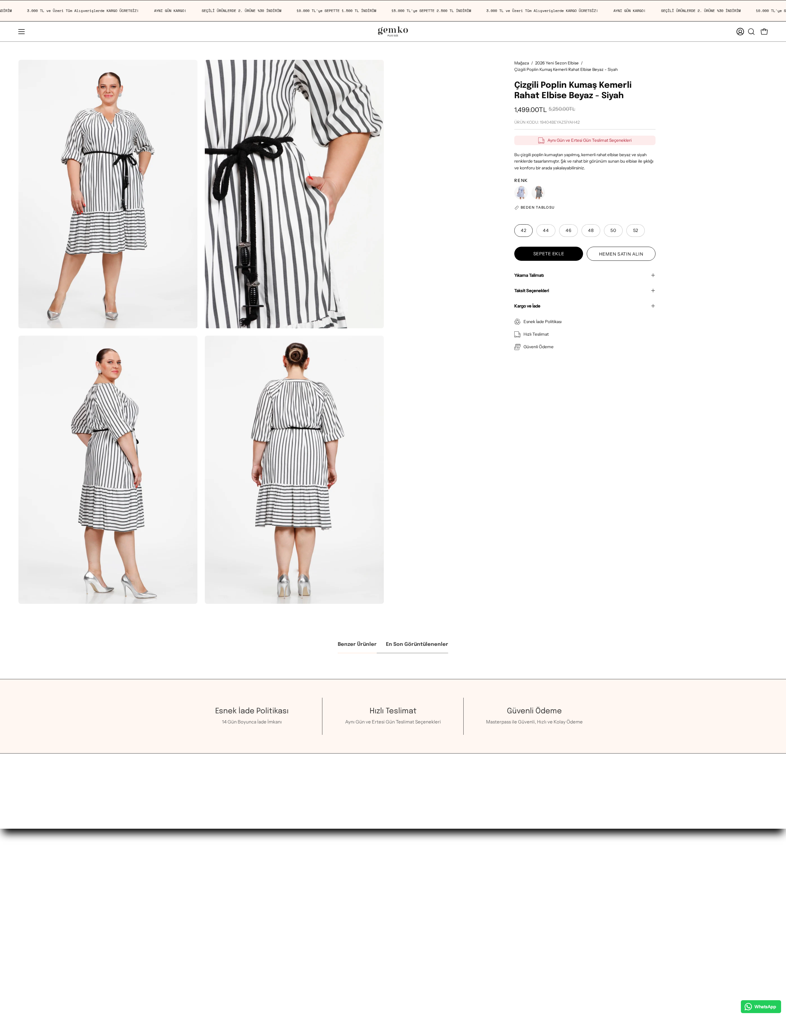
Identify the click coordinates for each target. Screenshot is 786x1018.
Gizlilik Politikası (291, 945)
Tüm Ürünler (204, 924)
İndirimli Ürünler (208, 914)
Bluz (195, 991)
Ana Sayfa (201, 866)
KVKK (280, 955)
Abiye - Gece (204, 943)
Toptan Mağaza (290, 897)
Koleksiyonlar (205, 1001)
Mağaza (521, 62)
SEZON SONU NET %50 (215, 905)
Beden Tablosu (373, 878)
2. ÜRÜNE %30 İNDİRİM (215, 895)
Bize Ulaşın (286, 907)
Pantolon (200, 972)
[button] (751, 31)
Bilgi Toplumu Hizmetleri (300, 926)
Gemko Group (289, 917)
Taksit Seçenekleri (531, 290)
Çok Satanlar (204, 933)
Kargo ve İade (527, 305)
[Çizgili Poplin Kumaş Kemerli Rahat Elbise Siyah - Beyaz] (538, 192)
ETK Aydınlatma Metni (298, 964)
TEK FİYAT (201, 876)
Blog (362, 917)
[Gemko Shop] (393, 31)
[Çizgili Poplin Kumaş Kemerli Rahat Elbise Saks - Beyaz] (521, 192)
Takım (196, 953)
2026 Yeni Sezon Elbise (557, 62)
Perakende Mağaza (294, 888)
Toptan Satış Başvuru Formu (304, 936)
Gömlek (199, 982)
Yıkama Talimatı (529, 275)
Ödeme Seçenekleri (378, 907)
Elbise (197, 962)
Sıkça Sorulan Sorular (380, 897)
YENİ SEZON (203, 885)
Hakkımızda (286, 878)
